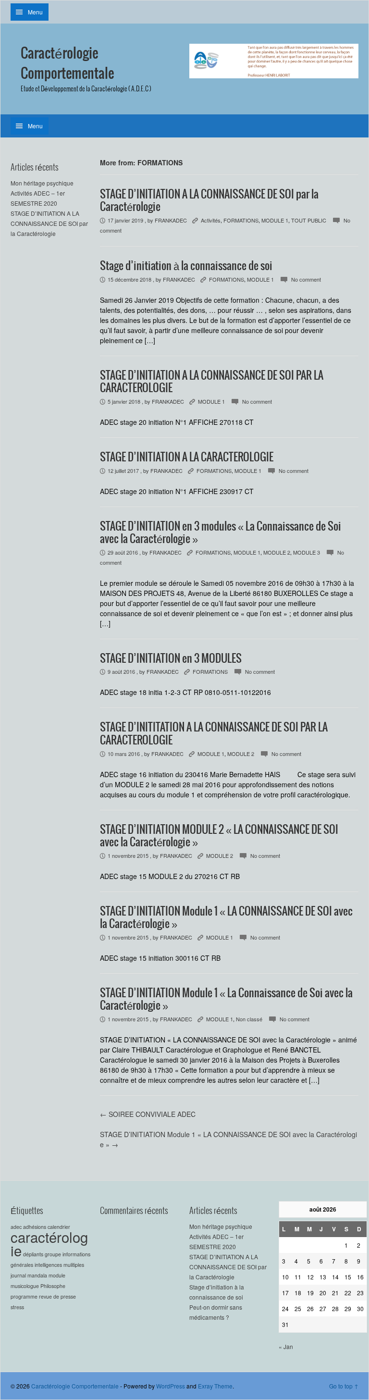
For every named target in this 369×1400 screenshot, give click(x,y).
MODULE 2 (276, 552)
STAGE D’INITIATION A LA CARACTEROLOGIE (186, 457)
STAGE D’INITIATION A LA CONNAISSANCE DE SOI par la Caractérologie (49, 223)
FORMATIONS (240, 220)
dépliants (33, 1254)
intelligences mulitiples (59, 1264)
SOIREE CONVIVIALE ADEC (148, 1114)
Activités (211, 220)
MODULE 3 (306, 552)
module (57, 1275)
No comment (306, 279)
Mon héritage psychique (42, 183)
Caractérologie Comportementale (67, 64)
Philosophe (52, 1285)
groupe (53, 1254)
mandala (37, 1275)
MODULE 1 (274, 220)
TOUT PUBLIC (308, 220)
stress (17, 1307)
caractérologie (49, 1243)
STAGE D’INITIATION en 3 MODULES (171, 659)
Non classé (249, 1019)
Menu (35, 12)
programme (24, 1296)
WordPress (170, 1386)
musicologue (25, 1285)
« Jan (286, 1346)
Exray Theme (215, 1386)
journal (18, 1275)
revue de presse (57, 1296)
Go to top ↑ (343, 1386)
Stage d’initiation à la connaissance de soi (186, 266)
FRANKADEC (171, 220)
